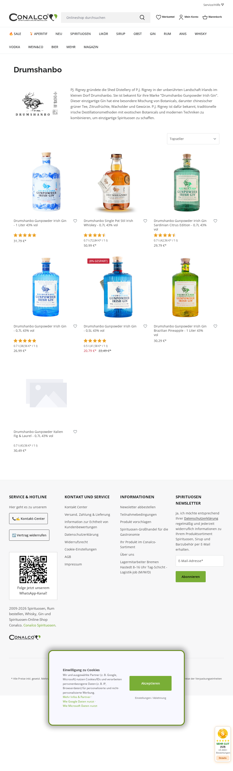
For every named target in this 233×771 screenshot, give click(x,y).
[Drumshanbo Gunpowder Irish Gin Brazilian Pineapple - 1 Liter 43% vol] (186, 287)
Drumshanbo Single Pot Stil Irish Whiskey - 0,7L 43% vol (108, 223)
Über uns (127, 554)
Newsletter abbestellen (138, 507)
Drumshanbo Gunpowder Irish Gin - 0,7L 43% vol (40, 328)
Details (223, 758)
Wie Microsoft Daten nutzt (80, 706)
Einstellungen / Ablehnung (150, 698)
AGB (68, 557)
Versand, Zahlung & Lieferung (87, 514)
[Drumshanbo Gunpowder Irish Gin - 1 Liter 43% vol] (46, 181)
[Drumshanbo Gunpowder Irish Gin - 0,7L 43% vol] (46, 287)
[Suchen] (142, 17)
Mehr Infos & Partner (77, 697)
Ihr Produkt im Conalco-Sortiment (138, 544)
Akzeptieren (150, 683)
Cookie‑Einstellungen (81, 549)
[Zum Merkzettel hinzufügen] (75, 221)
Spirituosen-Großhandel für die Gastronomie (144, 532)
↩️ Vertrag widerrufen (29, 535)
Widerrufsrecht (76, 542)
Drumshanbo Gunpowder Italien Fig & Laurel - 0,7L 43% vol (38, 434)
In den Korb (46, 207)
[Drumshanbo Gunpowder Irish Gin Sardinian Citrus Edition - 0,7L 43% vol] (186, 181)
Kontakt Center (76, 507)
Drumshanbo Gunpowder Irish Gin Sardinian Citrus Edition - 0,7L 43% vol (180, 225)
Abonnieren (191, 577)
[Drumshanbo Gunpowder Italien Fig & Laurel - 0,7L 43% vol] (46, 392)
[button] (222, 741)
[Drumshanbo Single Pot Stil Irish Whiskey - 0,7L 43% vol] (116, 181)
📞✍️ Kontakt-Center (28, 518)
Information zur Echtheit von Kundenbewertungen (86, 524)
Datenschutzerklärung (82, 534)
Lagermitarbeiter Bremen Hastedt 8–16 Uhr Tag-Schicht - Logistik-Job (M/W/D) (143, 567)
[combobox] (97, 17)
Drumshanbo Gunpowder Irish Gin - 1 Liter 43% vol (40, 223)
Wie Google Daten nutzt (78, 701)
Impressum (73, 564)
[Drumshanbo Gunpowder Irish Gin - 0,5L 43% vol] (116, 287)
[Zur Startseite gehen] (33, 17)
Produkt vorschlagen (135, 522)
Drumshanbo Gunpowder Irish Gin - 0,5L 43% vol (110, 328)
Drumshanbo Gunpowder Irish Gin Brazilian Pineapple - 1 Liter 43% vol (180, 330)
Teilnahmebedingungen (138, 514)
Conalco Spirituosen (39, 625)
